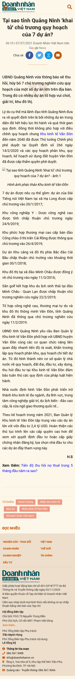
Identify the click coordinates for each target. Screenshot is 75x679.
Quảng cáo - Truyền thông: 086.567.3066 (31, 670)
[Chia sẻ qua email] (58, 55)
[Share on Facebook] (29, 55)
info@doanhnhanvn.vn (20, 657)
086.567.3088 (15, 653)
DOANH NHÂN (11, 548)
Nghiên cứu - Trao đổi (17, 541)
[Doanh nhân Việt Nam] (20, 576)
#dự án (10, 508)
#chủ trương (25, 501)
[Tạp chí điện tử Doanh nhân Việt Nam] (18, 6)
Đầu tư (7, 562)
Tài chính (46, 555)
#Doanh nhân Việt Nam (20, 515)
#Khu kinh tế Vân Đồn (35, 508)
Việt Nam (46, 541)
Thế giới (46, 548)
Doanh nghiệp (12, 555)
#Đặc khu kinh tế (50, 501)
